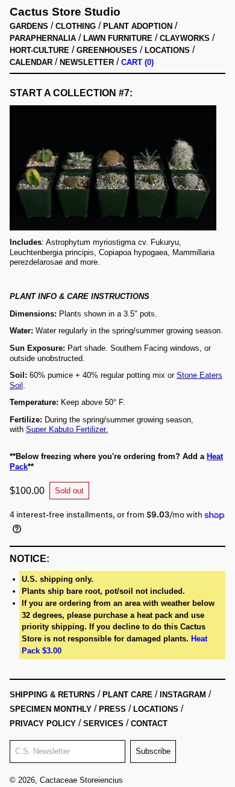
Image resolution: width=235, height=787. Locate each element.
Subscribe (153, 751)
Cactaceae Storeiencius (81, 780)
